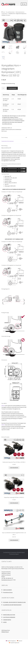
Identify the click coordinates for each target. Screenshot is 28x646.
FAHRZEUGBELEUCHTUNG (9, 614)
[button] (25, 21)
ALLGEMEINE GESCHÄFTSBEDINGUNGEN (12, 604)
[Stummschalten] (21, 168)
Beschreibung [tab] (4, 137)
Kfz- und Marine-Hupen (10, 12)
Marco (5, 131)
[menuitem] (10, 641)
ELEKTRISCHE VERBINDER (9, 617)
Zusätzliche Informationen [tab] (7, 141)
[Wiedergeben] (3, 168)
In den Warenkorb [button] (14, 467)
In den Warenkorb (12, 88)
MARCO (3, 405)
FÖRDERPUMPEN (7, 619)
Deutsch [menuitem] (20, 640)
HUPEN (5, 622)
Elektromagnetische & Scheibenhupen (13, 129)
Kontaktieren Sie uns (6, 580)
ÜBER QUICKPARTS (7, 589)
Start (4, 12)
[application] (14, 168)
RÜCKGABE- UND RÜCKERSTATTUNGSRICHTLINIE (14, 602)
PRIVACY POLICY (5, 632)
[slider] (24, 168)
